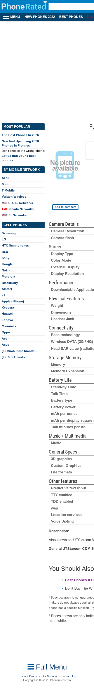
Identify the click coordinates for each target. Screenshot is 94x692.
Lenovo (7, 320)
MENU (15, 17)
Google (7, 264)
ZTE (5, 295)
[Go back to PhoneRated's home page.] (25, 6)
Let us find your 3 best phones (19, 158)
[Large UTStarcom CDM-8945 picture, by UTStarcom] (65, 166)
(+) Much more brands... (19, 351)
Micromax (9, 326)
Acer (5, 338)
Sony (5, 258)
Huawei (7, 313)
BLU (5, 252)
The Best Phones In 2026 (20, 135)
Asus (5, 344)
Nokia (6, 270)
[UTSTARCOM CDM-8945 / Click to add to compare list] (65, 207)
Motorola (8, 276)
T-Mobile (8, 190)
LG (4, 239)
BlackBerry (10, 283)
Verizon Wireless (14, 196)
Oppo (6, 332)
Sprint (6, 184)
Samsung (9, 233)
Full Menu (50, 667)
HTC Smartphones (15, 245)
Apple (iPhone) (13, 301)
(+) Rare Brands (13, 357)
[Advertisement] (47, 70)
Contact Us (68, 676)
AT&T (6, 178)
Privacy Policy (28, 676)
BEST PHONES (71, 17)
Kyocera (8, 307)
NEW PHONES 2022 (39, 17)
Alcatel (7, 289)
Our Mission (49, 676)
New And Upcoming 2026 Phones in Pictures (20, 143)
